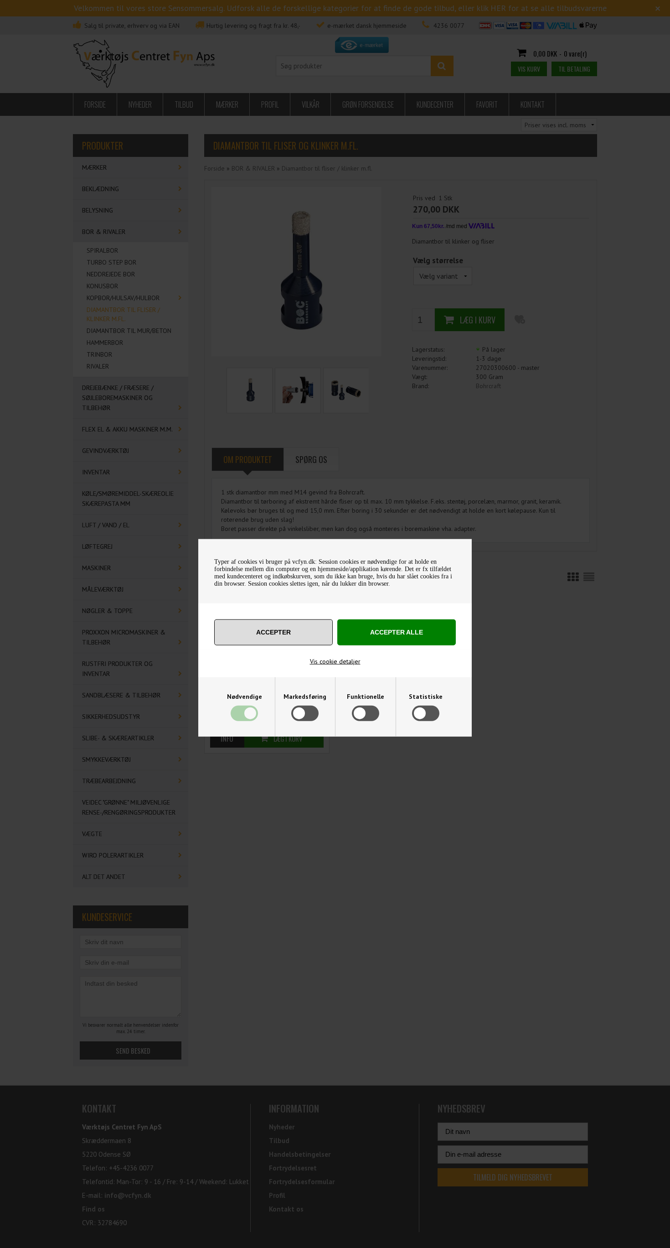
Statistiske (426, 696)
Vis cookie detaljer (335, 661)
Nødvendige (244, 696)
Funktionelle (365, 696)
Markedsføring (304, 696)
